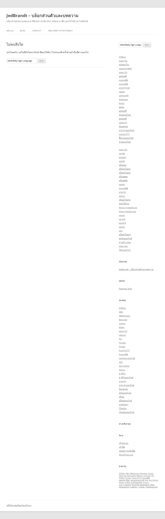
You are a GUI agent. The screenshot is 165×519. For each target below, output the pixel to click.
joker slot (123, 246)
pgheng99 (123, 95)
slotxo (122, 196)
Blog (22, 30)
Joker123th (131, 476)
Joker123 (123, 331)
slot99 (122, 161)
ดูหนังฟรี (123, 76)
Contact (36, 30)
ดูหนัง (121, 107)
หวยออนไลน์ (125, 141)
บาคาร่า (122, 192)
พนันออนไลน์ (125, 393)
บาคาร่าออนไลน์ (126, 130)
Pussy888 (123, 354)
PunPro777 (124, 350)
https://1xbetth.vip (128, 207)
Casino (122, 323)
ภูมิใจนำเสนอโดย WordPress (18, 505)
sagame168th (125, 68)
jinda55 (122, 157)
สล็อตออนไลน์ (125, 400)
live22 (121, 103)
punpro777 (124, 134)
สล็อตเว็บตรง (125, 169)
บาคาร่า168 (124, 87)
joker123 (123, 60)
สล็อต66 (122, 165)
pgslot (122, 91)
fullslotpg (123, 99)
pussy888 (123, 80)
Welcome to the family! (60, 30)
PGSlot (122, 346)
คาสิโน (122, 373)
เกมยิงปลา (123, 404)
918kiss (122, 57)
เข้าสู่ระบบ (123, 443)
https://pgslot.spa (127, 211)
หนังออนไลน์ (125, 114)
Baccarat (123, 319)
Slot (121, 362)
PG (120, 338)
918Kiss (122, 308)
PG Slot (122, 342)
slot (120, 230)
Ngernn (139, 476)
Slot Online (124, 366)
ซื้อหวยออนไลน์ (126, 138)
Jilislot (121, 327)
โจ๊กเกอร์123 (124, 250)
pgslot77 (123, 122)
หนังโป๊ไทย (124, 203)
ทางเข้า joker (125, 242)
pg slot (122, 219)
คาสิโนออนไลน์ (126, 377)
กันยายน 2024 (125, 288)
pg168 (122, 153)
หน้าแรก (10, 30)
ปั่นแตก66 (123, 126)
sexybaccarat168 (127, 358)
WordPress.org (126, 454)
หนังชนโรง (124, 64)
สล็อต (121, 396)
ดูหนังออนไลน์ (125, 238)
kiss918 (122, 223)
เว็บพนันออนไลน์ (126, 412)
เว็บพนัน (122, 408)
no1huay (147, 476)
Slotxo (122, 369)
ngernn (122, 335)
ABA (121, 311)
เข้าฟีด (122, 447)
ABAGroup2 (124, 315)
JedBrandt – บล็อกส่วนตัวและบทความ (42, 15)
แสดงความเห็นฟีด (127, 450)
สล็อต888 (123, 176)
